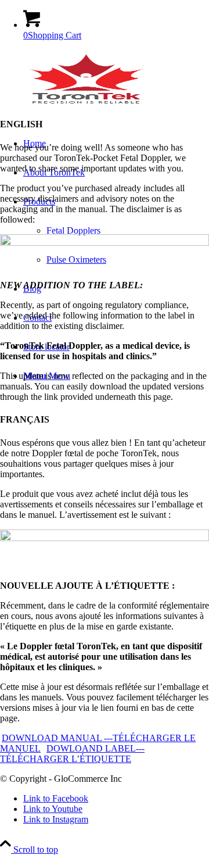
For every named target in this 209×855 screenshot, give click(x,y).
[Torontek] (87, 105)
